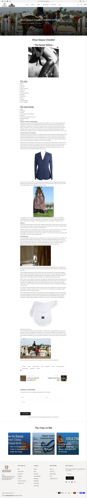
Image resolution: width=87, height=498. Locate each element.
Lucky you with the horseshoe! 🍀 (33, 379)
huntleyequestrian (60, 366)
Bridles (35, 469)
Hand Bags (36, 485)
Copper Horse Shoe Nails (54, 379)
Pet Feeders (36, 483)
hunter (53, 366)
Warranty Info (21, 483)
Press (51, 476)
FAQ (19, 469)
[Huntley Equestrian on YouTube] (72, 482)
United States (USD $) (8, 493)
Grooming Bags (37, 476)
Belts (35, 471)
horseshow (47, 366)
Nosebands (36, 481)
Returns (19, 478)
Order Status (21, 471)
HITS (42, 366)
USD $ (82, 1)
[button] (78, 4)
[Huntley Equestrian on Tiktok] (75, 482)
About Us (52, 469)
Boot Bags (36, 473)
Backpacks (36, 478)
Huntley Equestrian (10, 495)
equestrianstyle (35, 366)
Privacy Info (20, 473)
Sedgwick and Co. (54, 478)
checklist (24, 366)
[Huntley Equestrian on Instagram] (69, 482)
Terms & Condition (22, 481)
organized (32, 368)
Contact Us (52, 471)
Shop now (47, 1)
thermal (38, 368)
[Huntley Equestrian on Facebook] (66, 482)
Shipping (20, 476)
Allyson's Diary (53, 473)
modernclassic (25, 368)
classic (29, 366)
